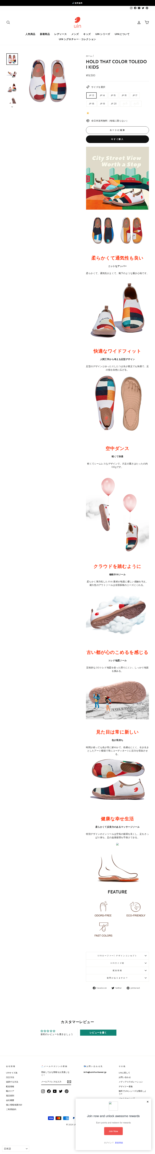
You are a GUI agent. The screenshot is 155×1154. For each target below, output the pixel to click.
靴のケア (10, 1091)
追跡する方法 (12, 1082)
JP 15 (113, 95)
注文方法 (10, 1077)
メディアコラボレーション (131, 1082)
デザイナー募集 (126, 1086)
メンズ (75, 34)
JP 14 (102, 95)
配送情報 (117, 970)
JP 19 (102, 103)
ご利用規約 (11, 1109)
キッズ (87, 34)
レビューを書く (98, 1032)
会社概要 (10, 1100)
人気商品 (30, 34)
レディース (60, 34)
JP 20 (114, 103)
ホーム (89, 56)
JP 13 (91, 95)
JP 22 (136, 103)
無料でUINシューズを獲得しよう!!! (132, 1092)
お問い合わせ (125, 1077)
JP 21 (125, 103)
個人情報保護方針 (14, 1105)
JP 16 (124, 95)
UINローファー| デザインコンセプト (117, 955)
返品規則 (10, 1095)
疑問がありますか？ (117, 978)
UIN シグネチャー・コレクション (77, 39)
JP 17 (134, 95)
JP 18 (91, 103)
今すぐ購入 (117, 139)
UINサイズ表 (117, 963)
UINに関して (124, 1072)
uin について (122, 34)
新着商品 (45, 34)
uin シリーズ (102, 34)
